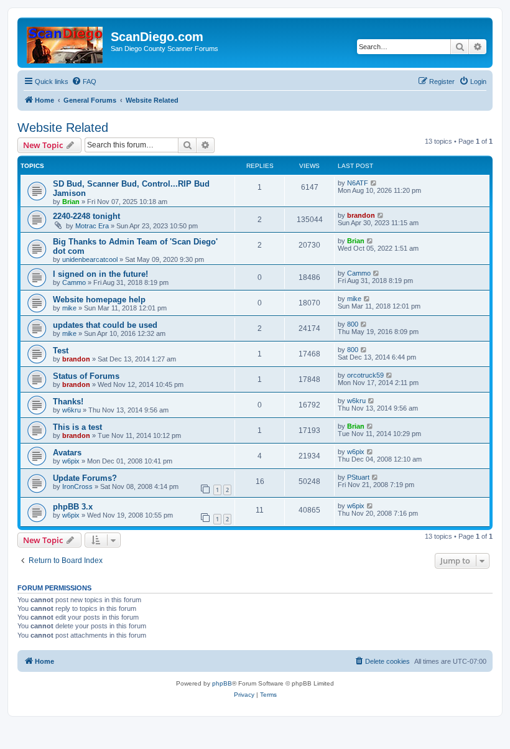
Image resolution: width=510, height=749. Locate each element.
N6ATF (357, 183)
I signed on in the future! (100, 274)
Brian (71, 201)
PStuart (358, 477)
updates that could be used (105, 325)
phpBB (222, 683)
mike (69, 308)
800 (352, 324)
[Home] (66, 43)
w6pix (71, 461)
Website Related (62, 127)
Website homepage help (99, 299)
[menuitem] (84, 81)
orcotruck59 (365, 375)
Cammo (74, 282)
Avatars (67, 452)
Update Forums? (85, 478)
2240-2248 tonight (86, 216)
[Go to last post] (374, 183)
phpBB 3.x (73, 506)
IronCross (77, 486)
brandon (361, 215)
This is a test (77, 427)
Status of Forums (86, 376)
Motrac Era (92, 226)
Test (60, 350)
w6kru (71, 410)
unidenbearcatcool (90, 259)
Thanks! (68, 401)
